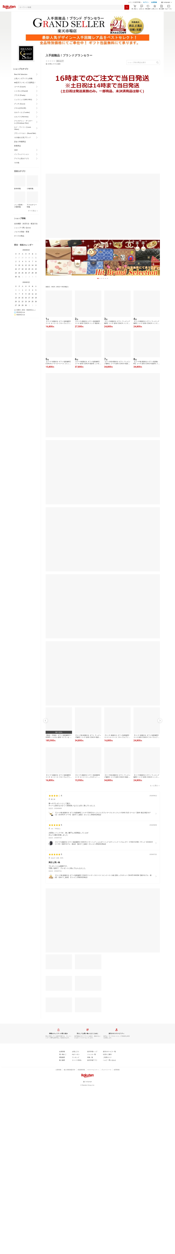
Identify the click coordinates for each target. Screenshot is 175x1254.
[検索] (126, 13)
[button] (166, 8)
